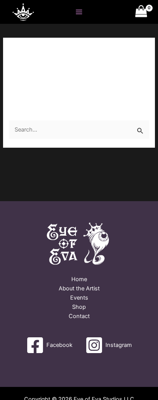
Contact (79, 316)
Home (79, 279)
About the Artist (79, 288)
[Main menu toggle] (79, 12)
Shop (79, 306)
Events (79, 297)
